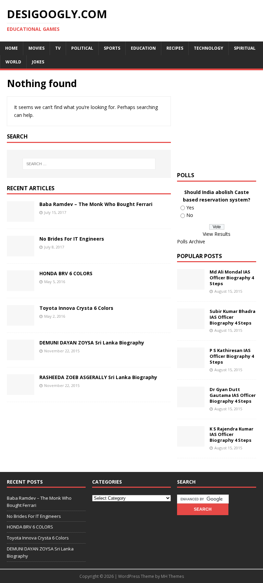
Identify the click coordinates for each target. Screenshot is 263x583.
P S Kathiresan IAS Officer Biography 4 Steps (232, 356)
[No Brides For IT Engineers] (20, 252)
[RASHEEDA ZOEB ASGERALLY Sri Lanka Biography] (20, 391)
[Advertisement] (220, 120)
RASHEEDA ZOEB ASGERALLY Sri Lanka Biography (98, 377)
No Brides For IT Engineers (71, 238)
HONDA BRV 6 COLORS (65, 273)
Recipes (174, 48)
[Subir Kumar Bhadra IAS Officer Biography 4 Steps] (190, 324)
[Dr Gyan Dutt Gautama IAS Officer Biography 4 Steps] (190, 403)
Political (82, 48)
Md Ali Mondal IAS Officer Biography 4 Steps (232, 278)
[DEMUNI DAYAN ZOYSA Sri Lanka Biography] (20, 356)
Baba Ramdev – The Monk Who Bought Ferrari (95, 204)
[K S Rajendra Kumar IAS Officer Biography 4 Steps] (190, 442)
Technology (208, 48)
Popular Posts (199, 256)
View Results (216, 234)
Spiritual (244, 48)
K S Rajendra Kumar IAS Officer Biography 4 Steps (231, 435)
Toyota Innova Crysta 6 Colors (76, 308)
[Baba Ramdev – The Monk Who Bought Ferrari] (20, 218)
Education (143, 48)
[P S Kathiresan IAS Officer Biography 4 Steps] (190, 364)
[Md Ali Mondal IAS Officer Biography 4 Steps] (190, 285)
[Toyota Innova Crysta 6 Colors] (20, 321)
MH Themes (172, 576)
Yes (190, 207)
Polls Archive (191, 241)
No (189, 215)
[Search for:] (89, 164)
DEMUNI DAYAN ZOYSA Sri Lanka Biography (91, 342)
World (13, 62)
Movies (36, 48)
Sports (112, 48)
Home (11, 48)
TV (58, 48)
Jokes (38, 62)
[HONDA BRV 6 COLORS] (20, 287)
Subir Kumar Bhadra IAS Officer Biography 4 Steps (232, 317)
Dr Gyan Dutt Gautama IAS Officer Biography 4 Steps (233, 395)
